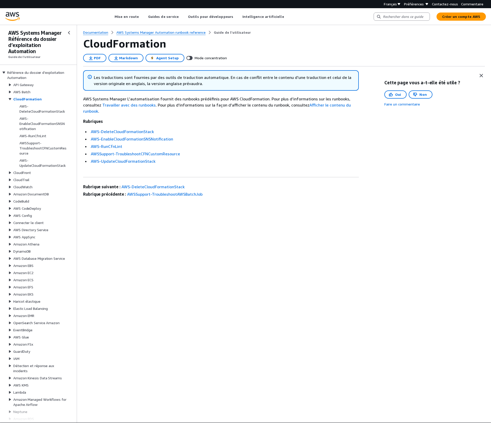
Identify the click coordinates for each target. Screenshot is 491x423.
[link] (232, 32)
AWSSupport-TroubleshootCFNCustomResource (135, 153)
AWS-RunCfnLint (106, 146)
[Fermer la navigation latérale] (69, 33)
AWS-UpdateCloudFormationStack (123, 161)
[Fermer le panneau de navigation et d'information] (481, 76)
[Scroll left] (111, 17)
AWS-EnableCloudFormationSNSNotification (132, 139)
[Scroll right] (288, 17)
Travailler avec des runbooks (129, 105)
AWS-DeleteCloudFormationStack (122, 131)
